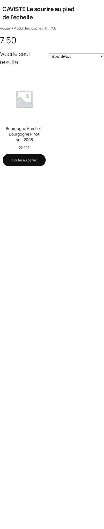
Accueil (5, 28)
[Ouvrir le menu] (99, 13)
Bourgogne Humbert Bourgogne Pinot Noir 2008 (24, 134)
